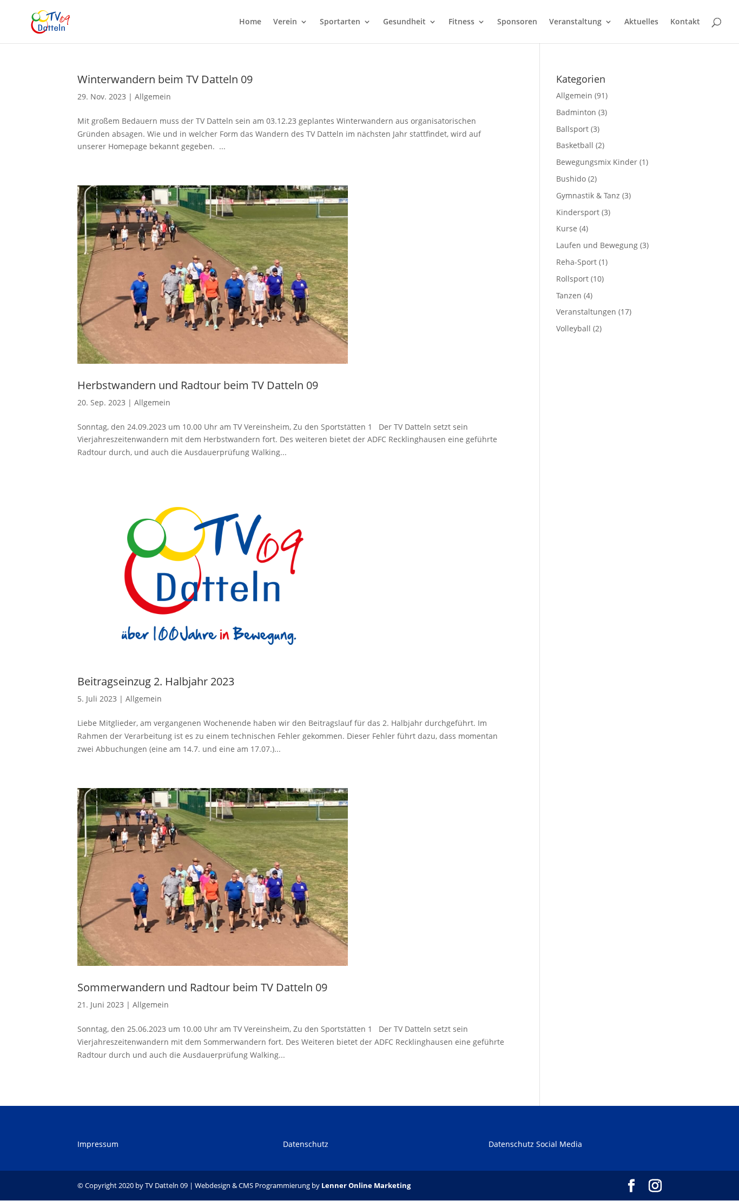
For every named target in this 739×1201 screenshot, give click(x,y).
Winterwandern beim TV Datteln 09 (165, 79)
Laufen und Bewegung (597, 245)
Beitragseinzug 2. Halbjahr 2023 (155, 681)
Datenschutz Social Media (535, 1144)
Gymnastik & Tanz (588, 195)
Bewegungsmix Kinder (596, 162)
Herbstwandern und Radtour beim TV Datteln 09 (197, 385)
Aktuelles (641, 22)
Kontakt (685, 22)
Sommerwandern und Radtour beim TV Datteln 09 (202, 987)
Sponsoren (517, 22)
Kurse (566, 228)
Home (250, 22)
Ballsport (572, 129)
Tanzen (569, 295)
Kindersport (577, 212)
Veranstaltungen (586, 311)
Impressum (97, 1144)
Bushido (571, 179)
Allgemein (153, 96)
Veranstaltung (575, 22)
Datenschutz (305, 1144)
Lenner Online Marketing (366, 1185)
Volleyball (573, 328)
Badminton (576, 112)
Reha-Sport (576, 262)
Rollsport (572, 278)
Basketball (574, 145)
